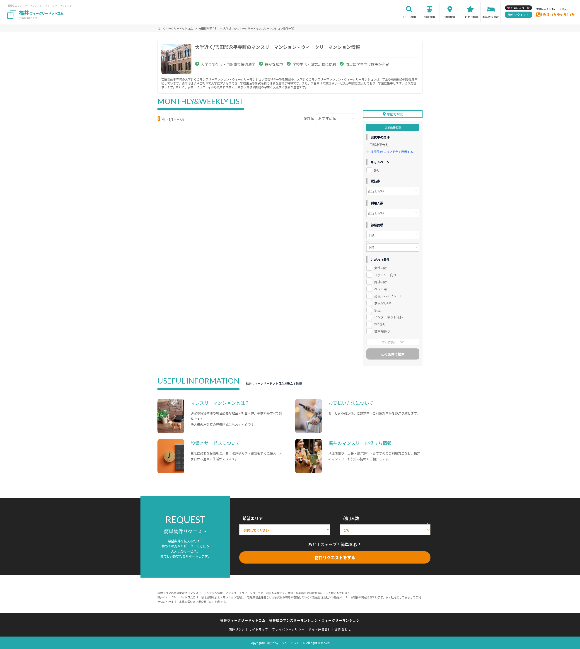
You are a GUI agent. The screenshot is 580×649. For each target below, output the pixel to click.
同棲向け (380, 282)
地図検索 (450, 17)
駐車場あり (382, 331)
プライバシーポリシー (288, 629)
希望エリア (252, 518)
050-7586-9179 (558, 14)
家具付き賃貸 (490, 17)
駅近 (377, 310)
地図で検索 (395, 114)
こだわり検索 (470, 17)
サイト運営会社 (319, 629)
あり (377, 170)
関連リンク (237, 629)
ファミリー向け (385, 274)
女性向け (380, 267)
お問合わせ (343, 629)
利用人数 (351, 518)
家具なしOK (382, 303)
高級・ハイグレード (388, 296)
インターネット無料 (388, 317)
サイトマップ (258, 629)
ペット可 (380, 289)
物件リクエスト (518, 14)
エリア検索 (409, 17)
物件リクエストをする (334, 557)
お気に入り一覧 (520, 8)
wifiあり (380, 324)
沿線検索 (429, 17)
